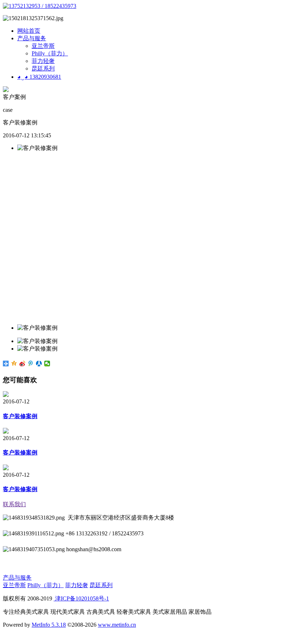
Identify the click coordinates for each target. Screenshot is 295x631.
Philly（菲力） (50, 53)
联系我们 (14, 504)
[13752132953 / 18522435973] (39, 6)
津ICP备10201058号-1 (81, 598)
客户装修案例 (20, 416)
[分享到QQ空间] (14, 363)
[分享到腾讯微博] (31, 363)
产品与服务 (31, 38)
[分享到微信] (47, 363)
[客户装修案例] (6, 395)
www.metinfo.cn (117, 625)
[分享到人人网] (39, 363)
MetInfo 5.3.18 (49, 625)
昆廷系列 (43, 68)
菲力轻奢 (43, 61)
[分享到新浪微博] (22, 363)
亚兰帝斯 (43, 46)
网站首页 (28, 31)
